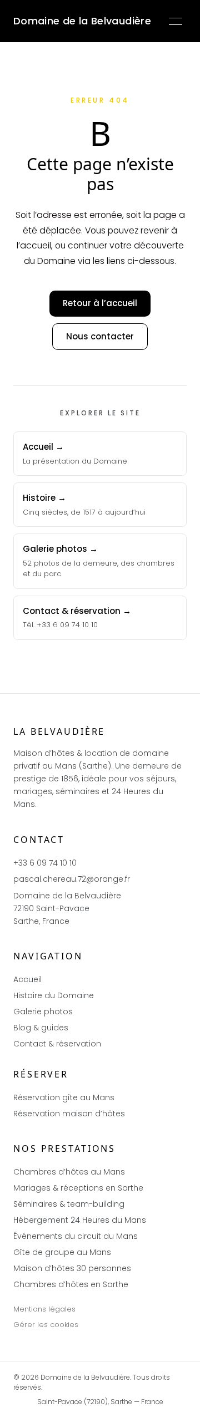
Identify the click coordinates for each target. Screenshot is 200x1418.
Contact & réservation (57, 1043)
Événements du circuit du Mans (75, 1236)
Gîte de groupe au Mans (62, 1252)
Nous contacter (100, 336)
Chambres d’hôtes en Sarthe (70, 1284)
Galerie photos (43, 1011)
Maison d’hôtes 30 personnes (72, 1268)
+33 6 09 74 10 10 (45, 862)
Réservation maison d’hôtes (69, 1113)
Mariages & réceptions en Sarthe (78, 1187)
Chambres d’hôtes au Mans (69, 1171)
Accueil (27, 979)
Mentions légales (44, 1309)
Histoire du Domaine (53, 995)
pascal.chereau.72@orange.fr (71, 879)
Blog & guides (40, 1027)
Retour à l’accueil (100, 303)
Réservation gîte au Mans (63, 1097)
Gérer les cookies (45, 1324)
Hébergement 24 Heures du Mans (79, 1220)
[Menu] (175, 21)
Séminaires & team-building (68, 1203)
